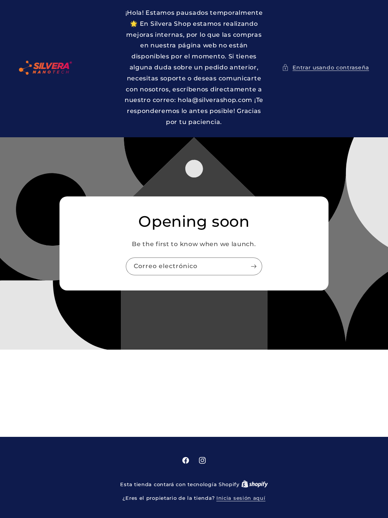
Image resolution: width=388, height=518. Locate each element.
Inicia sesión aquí (241, 498)
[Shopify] (254, 484)
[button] (325, 67)
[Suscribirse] (253, 266)
